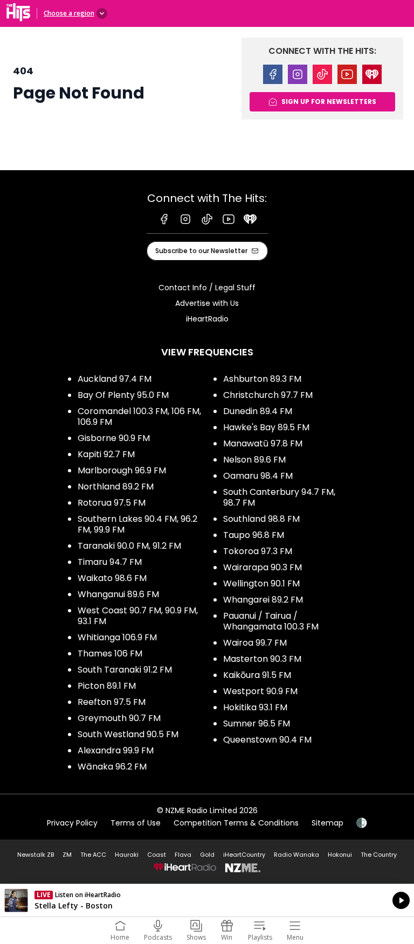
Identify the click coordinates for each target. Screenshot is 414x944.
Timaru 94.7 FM (110, 562)
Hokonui (340, 854)
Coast (156, 854)
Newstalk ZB (35, 854)
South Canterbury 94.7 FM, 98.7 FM (279, 497)
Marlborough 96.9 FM (122, 470)
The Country (379, 854)
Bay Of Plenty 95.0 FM (123, 395)
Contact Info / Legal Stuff (207, 287)
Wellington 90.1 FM (261, 583)
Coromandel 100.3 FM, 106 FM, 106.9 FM (139, 416)
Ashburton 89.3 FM (262, 379)
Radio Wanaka (296, 854)
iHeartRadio (207, 318)
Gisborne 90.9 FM (114, 438)
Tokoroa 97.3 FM (257, 551)
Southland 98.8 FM (261, 519)
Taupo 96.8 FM (253, 535)
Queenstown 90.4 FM (267, 739)
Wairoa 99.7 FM (255, 643)
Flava (183, 854)
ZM (67, 854)
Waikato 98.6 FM (112, 578)
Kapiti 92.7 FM (106, 454)
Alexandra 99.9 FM (116, 750)
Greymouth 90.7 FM (119, 718)
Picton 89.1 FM (107, 686)
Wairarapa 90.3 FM (262, 567)
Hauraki (127, 854)
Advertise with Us (207, 303)
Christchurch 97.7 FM (268, 395)
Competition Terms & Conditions (236, 822)
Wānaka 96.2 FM (112, 766)
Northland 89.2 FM (116, 486)
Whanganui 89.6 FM (118, 594)
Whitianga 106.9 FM (117, 637)
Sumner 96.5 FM (256, 723)
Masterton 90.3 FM (262, 659)
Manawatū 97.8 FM (262, 443)
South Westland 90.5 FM (128, 734)
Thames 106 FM (110, 653)
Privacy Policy (72, 822)
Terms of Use (136, 822)
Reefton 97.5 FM (112, 702)
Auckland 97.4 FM (114, 379)
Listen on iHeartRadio (207, 900)
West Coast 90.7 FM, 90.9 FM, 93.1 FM (138, 615)
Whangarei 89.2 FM (263, 599)
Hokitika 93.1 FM (255, 707)
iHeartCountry (244, 854)
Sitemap (327, 822)
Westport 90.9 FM (260, 691)
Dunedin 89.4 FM (257, 411)
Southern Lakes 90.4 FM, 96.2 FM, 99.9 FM (137, 524)
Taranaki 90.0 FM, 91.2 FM (129, 546)
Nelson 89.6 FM (254, 459)
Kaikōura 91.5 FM (257, 675)
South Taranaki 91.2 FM (125, 669)
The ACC (93, 854)
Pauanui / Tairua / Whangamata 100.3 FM (271, 621)
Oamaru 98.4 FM (258, 476)
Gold (207, 854)
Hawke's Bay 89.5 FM (266, 427)
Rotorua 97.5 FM (112, 503)
